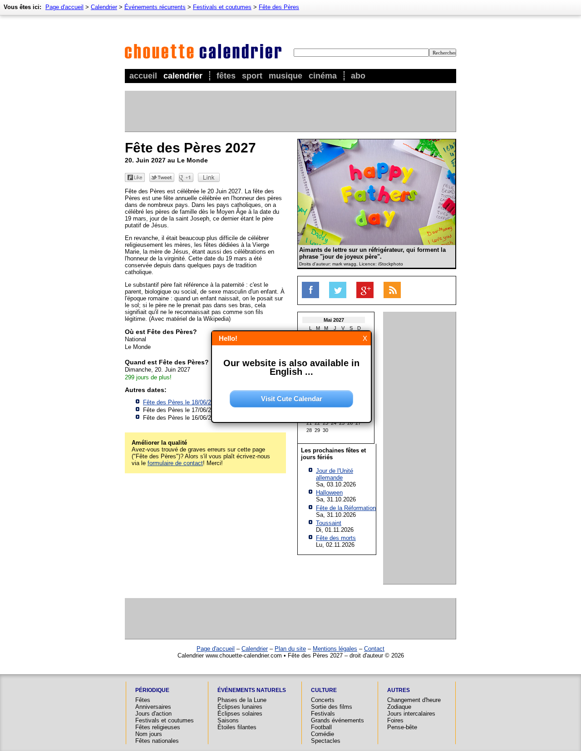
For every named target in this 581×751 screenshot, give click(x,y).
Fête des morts (336, 538)
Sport (252, 75)
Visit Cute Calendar (291, 398)
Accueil (143, 75)
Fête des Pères (279, 7)
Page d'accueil (64, 7)
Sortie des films (331, 706)
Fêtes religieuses (157, 727)
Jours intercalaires (411, 713)
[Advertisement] (290, 111)
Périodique (152, 690)
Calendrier (182, 75)
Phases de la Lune (241, 700)
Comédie (322, 734)
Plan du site (290, 648)
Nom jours (148, 734)
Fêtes (226, 75)
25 (342, 423)
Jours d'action (153, 713)
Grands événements (337, 720)
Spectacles (325, 740)
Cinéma (323, 75)
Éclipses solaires (239, 713)
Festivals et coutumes (222, 7)
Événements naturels (251, 690)
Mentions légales (335, 648)
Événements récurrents (155, 7)
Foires (395, 720)
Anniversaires (153, 706)
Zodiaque (399, 706)
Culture (324, 690)
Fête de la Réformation (346, 508)
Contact (374, 648)
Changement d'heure (414, 700)
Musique (285, 75)
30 (325, 430)
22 (317, 423)
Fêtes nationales (157, 740)
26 (350, 423)
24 (333, 423)
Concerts (323, 700)
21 (309, 423)
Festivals (323, 713)
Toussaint (328, 523)
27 (358, 423)
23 (325, 423)
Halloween (329, 492)
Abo (358, 75)
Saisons (228, 720)
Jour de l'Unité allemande (334, 474)
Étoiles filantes (236, 727)
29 (317, 430)
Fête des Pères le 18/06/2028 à (198, 402)
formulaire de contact (175, 463)
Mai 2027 (334, 320)
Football (321, 727)
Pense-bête (402, 727)
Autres (398, 690)
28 (309, 430)
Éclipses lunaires (239, 706)
